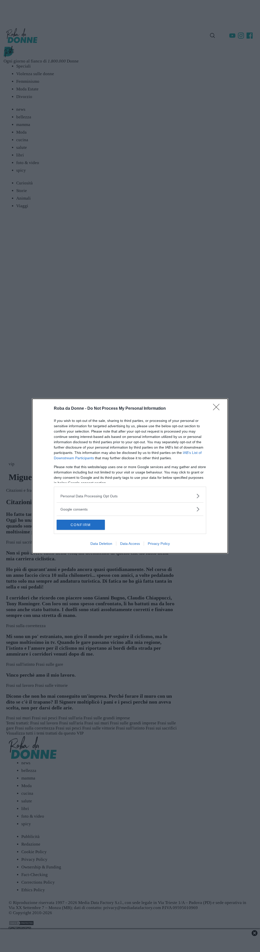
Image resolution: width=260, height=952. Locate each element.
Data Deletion (101, 544)
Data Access (130, 544)
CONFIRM (81, 525)
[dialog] (130, 476)
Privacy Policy (159, 544)
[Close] (218, 409)
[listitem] (130, 496)
